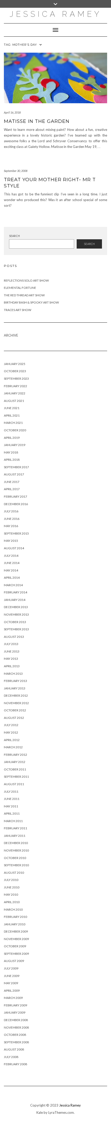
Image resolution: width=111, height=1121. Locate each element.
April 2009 (12, 990)
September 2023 (16, 378)
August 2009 (14, 961)
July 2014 (11, 556)
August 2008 (14, 1049)
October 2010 (15, 858)
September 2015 (16, 533)
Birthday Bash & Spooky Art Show (31, 302)
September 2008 (16, 1042)
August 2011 (14, 784)
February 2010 (15, 917)
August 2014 (14, 548)
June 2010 (11, 887)
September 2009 (16, 954)
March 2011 (13, 821)
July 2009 (11, 968)
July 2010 (11, 880)
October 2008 (15, 1035)
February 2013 (15, 681)
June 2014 (11, 563)
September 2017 (16, 467)
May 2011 (11, 806)
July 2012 (11, 725)
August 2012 (14, 718)
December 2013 (16, 607)
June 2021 (11, 408)
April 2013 (12, 666)
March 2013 (13, 673)
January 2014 (14, 600)
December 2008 (16, 1020)
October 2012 (15, 710)
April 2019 (12, 438)
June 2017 (11, 482)
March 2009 (13, 998)
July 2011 (11, 791)
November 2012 (16, 703)
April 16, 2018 (12, 112)
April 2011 (12, 813)
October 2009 (15, 946)
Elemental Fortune (20, 288)
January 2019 (14, 445)
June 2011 (11, 799)
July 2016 (11, 511)
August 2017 (14, 474)
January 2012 (14, 762)
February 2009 (15, 1005)
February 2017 (15, 496)
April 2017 (12, 489)
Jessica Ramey (56, 14)
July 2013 (11, 644)
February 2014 (15, 592)
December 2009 (16, 931)
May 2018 (11, 452)
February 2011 (15, 828)
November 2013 (16, 614)
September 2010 (16, 865)
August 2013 (14, 637)
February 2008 (15, 1064)
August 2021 (14, 401)
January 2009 (14, 1012)
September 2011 (16, 776)
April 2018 (12, 460)
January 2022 (14, 393)
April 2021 (12, 415)
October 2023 (15, 371)
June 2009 (11, 976)
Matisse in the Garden (36, 121)
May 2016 (11, 526)
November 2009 (16, 939)
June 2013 (11, 651)
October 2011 (15, 769)
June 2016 (11, 519)
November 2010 (16, 850)
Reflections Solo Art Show (26, 280)
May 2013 (11, 659)
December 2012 (16, 695)
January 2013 (14, 688)
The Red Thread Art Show (24, 295)
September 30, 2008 (15, 170)
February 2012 (15, 755)
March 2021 (13, 423)
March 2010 (13, 909)
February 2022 (15, 386)
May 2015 (11, 541)
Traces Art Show (17, 310)
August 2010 (14, 872)
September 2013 (16, 629)
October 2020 (15, 430)
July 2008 (11, 1057)
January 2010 (14, 924)
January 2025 (14, 364)
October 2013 (15, 622)
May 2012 (11, 732)
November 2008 (16, 1027)
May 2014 (11, 570)
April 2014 (12, 577)
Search (14, 235)
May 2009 (11, 983)
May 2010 (11, 894)
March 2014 (13, 585)
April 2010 (12, 902)
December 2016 (16, 504)
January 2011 (14, 836)
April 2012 (12, 740)
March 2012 (13, 747)
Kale (39, 1112)
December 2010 (16, 843)
